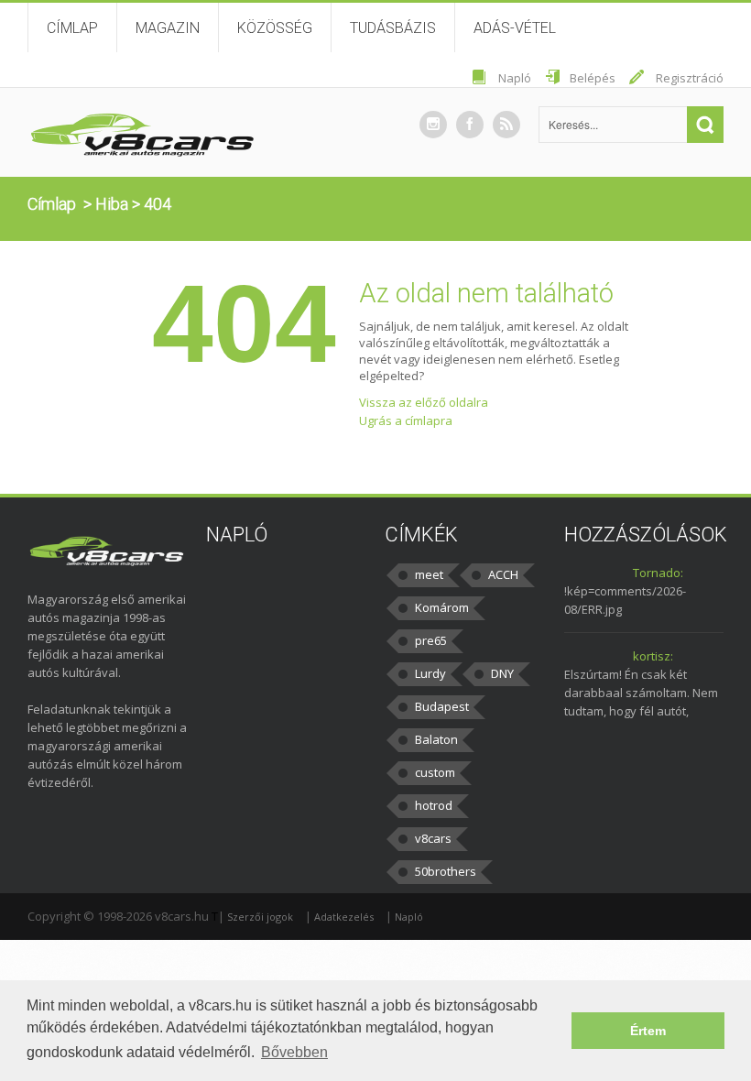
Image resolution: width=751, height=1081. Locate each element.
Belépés (592, 78)
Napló (514, 78)
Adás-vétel (514, 28)
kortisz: (653, 656)
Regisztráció (690, 78)
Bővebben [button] (294, 1052)
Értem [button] (648, 1030)
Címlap (72, 28)
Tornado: (658, 572)
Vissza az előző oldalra (423, 402)
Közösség (274, 28)
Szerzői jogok (260, 916)
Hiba (111, 203)
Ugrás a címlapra (405, 420)
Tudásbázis (393, 28)
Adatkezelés (344, 916)
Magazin (168, 28)
